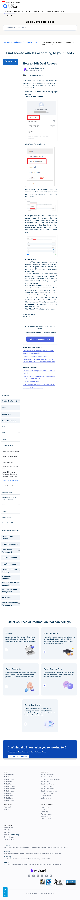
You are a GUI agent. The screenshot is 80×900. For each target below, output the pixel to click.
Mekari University (9, 800)
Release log (18, 11)
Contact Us (44, 809)
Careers (6, 835)
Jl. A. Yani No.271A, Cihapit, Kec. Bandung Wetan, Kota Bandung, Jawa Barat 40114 (27, 859)
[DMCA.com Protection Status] (71, 882)
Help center (45, 807)
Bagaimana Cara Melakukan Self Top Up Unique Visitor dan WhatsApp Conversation (39, 360)
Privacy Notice (9, 837)
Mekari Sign (8, 781)
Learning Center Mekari (36, 68)
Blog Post (7, 809)
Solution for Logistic (47, 793)
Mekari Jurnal (8, 777)
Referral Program (46, 814)
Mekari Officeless (10, 788)
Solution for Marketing (48, 788)
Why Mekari (8, 830)
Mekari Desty (8, 798)
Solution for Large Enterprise (50, 779)
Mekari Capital (8, 795)
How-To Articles (46, 819)
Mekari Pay (8, 793)
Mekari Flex (8, 784)
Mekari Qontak (38, 11)
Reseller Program (46, 816)
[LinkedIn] (29, 317)
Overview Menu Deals (31, 382)
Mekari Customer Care (55, 11)
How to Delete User (8, 486)
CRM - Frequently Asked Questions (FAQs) (39, 385)
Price (28, 11)
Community (44, 811)
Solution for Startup (47, 774)
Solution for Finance (47, 784)
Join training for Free (36, 75)
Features (8, 11)
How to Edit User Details (9, 457)
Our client (7, 832)
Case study (8, 807)
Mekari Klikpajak (9, 791)
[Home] (10, 6)
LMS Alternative (46, 798)
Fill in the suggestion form (40, 339)
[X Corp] (26, 317)
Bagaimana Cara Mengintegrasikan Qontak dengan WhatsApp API (38, 352)
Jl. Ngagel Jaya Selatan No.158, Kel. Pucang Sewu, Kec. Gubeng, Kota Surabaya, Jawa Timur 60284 (32, 853)
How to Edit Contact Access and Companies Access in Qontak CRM (9, 474)
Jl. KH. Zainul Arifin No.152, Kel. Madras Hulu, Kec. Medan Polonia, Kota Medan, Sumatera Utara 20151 (32, 864)
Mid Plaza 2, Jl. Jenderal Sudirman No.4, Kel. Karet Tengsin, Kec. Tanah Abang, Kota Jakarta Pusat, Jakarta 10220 (36, 847)
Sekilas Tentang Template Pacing (35, 356)
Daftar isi (5, 892)
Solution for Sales (46, 786)
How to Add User (7, 462)
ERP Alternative (46, 795)
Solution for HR (46, 781)
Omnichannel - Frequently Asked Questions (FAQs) (39, 372)
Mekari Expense (9, 786)
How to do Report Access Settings (10, 468)
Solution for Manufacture (49, 791)
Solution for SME (46, 777)
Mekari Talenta (9, 774)
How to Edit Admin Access (10, 451)
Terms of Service (9, 839)
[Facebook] (23, 317)
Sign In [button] (9, 16)
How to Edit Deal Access (10, 480)
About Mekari (8, 827)
